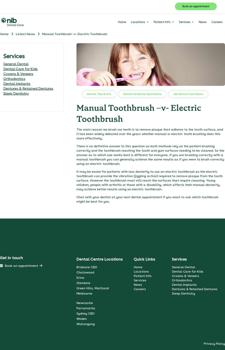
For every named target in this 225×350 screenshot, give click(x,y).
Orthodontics (14, 79)
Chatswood (85, 272)
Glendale (83, 283)
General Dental (16, 64)
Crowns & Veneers (18, 74)
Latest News (26, 34)
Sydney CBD (85, 313)
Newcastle (84, 303)
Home (122, 22)
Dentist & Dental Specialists (142, 94)
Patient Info (162, 22)
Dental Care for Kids (20, 69)
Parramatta (85, 308)
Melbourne (84, 293)
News (203, 22)
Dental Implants (16, 83)
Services (184, 22)
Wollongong (85, 324)
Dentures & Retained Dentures (28, 88)
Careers (217, 22)
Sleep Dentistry (16, 93)
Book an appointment (195, 6)
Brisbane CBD (86, 267)
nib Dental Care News (188, 94)
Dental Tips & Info (99, 94)
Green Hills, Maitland (92, 288)
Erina (80, 277)
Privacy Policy (214, 343)
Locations (138, 22)
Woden (81, 319)
